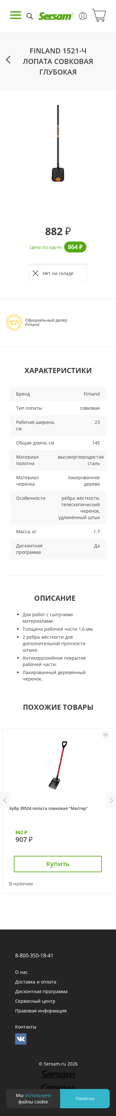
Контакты (25, 1027)
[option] (58, 143)
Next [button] (111, 800)
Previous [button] (5, 800)
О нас (21, 972)
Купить (58, 863)
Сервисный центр (35, 1001)
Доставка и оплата (35, 982)
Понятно (84, 1098)
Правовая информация (41, 1011)
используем (38, 1095)
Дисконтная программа (41, 991)
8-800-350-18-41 (34, 955)
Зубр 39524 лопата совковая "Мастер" (48, 808)
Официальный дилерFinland (46, 322)
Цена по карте (46, 247)
